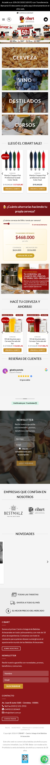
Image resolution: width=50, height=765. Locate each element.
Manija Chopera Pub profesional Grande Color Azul (37, 177)
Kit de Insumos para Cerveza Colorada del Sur (37, 341)
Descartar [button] (29, 9)
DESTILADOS (25, 101)
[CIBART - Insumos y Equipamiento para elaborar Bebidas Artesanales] (27, 19)
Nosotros (16, 728)
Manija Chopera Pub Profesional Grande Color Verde (12, 177)
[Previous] (2, 173)
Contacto (25, 730)
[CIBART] (26, 511)
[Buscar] (9, 19)
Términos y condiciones (33, 728)
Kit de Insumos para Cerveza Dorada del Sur (12, 341)
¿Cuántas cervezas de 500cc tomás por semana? (22, 220)
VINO (25, 80)
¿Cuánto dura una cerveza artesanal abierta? (25, 567)
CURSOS (25, 125)
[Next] (47, 173)
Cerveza (25, 58)
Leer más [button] (25, 392)
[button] (3, 19)
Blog (7, 728)
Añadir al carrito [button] (12, 189)
